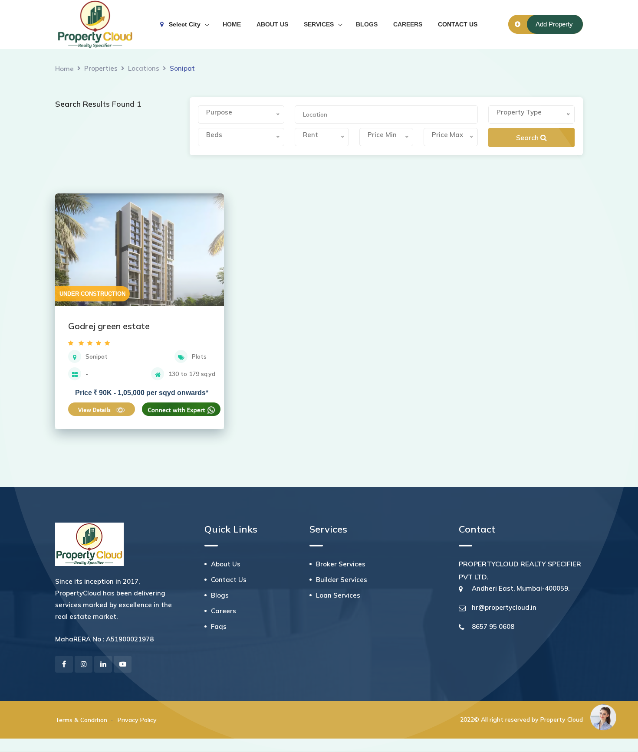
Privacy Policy (137, 720)
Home (64, 69)
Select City (182, 24)
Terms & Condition (81, 720)
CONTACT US (457, 24)
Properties (101, 68)
